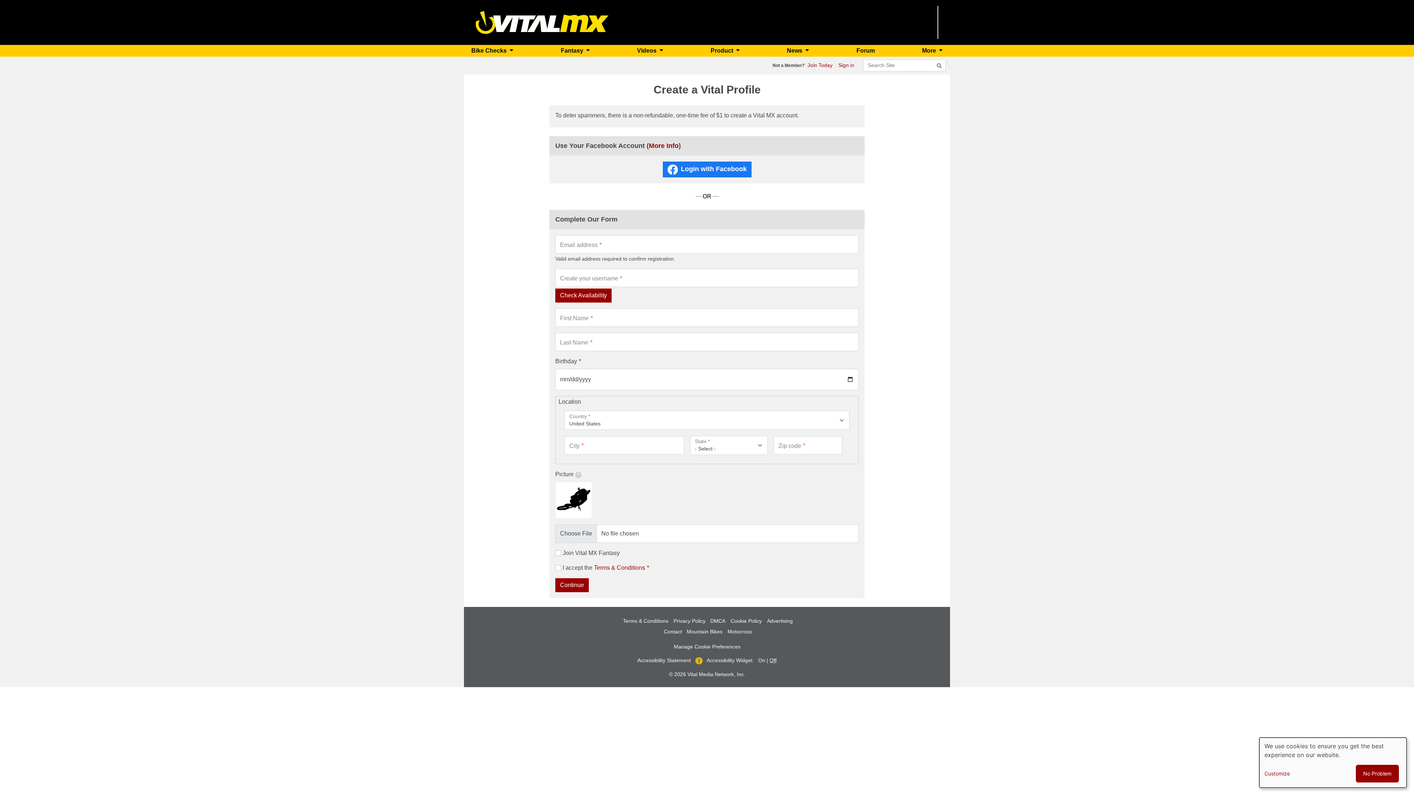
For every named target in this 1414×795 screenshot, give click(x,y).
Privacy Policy (689, 621)
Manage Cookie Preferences (707, 647)
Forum (866, 50)
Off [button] (773, 660)
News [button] (795, 50)
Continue (572, 585)
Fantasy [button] (573, 50)
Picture (564, 474)
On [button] (761, 660)
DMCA (717, 621)
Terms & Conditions (619, 568)
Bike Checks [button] (489, 50)
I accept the (604, 568)
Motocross (740, 632)
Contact (673, 632)
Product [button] (723, 50)
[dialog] (1333, 763)
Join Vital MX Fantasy (591, 553)
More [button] (930, 50)
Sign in (846, 65)
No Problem (1377, 773)
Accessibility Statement (664, 660)
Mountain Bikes (704, 632)
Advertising (780, 621)
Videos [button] (647, 50)
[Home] (542, 22)
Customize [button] (1277, 773)
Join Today (820, 65)
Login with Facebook (714, 169)
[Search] (939, 65)
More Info (664, 145)
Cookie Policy (746, 621)
